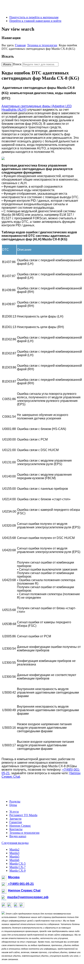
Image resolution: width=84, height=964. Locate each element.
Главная (20, 45)
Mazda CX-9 (17, 870)
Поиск (17, 64)
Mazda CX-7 (17, 867)
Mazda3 (14, 853)
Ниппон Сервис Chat (24, 890)
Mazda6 (14, 860)
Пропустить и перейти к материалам (33, 17)
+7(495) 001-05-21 (20, 884)
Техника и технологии (42, 45)
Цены (13, 805)
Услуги (14, 811)
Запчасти (15, 818)
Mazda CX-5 (17, 863)
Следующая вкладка (15, 843)
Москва (14, 877)
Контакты (15, 829)
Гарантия (15, 822)
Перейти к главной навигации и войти (35, 20)
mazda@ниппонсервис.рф (27, 897)
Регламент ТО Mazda (23, 815)
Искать (7, 64)
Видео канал (17, 836)
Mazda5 (14, 856)
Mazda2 (14, 849)
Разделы (14, 801)
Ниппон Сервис (20, 825)
